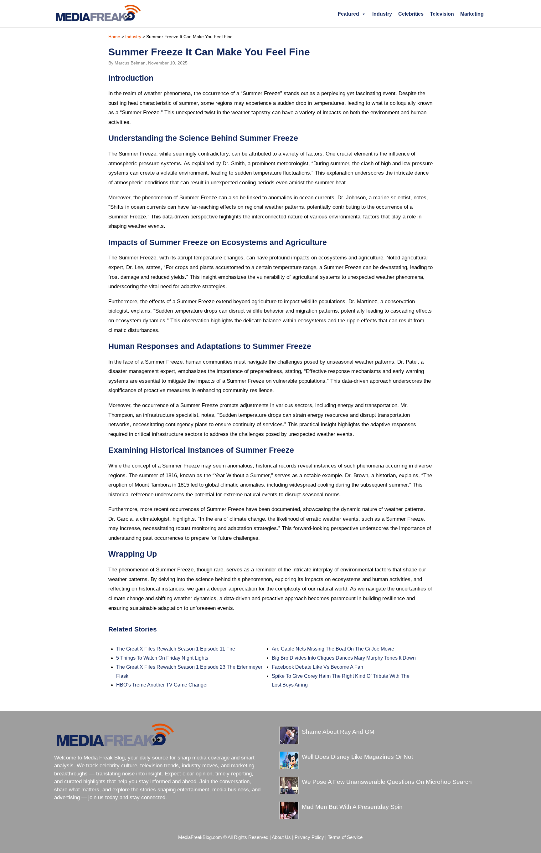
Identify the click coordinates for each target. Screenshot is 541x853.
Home (114, 36)
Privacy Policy (309, 837)
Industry (382, 14)
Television (442, 14)
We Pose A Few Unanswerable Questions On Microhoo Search (387, 782)
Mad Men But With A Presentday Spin (352, 807)
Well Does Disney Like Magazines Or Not (357, 756)
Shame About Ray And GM (338, 731)
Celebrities (411, 14)
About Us (281, 837)
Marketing (472, 14)
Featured (348, 14)
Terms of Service (345, 837)
